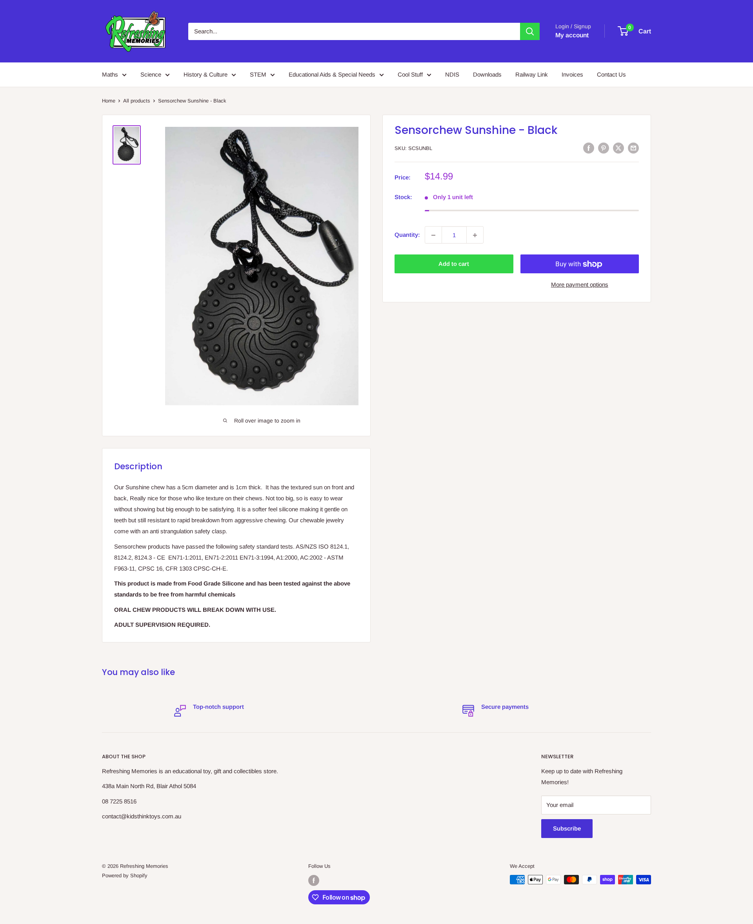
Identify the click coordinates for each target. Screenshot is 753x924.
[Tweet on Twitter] (618, 148)
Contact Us (611, 74)
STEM (258, 74)
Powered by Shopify (124, 875)
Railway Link (531, 74)
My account (572, 35)
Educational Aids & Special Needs (332, 74)
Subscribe (567, 828)
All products (136, 101)
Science (150, 74)
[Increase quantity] (475, 235)
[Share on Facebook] (588, 148)
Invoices (572, 74)
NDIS (452, 74)
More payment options (579, 285)
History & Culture (205, 74)
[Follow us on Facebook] (313, 880)
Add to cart (453, 264)
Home (108, 101)
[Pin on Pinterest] (603, 148)
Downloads (487, 74)
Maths (110, 74)
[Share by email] (633, 148)
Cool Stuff (410, 74)
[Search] (530, 31)
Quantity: (407, 235)
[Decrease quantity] (433, 235)
